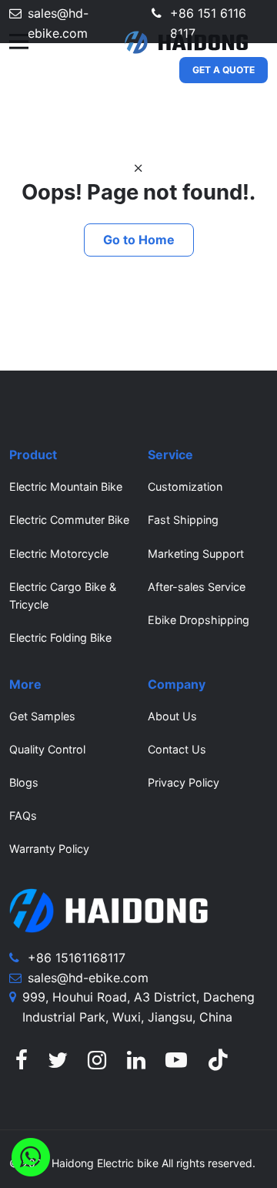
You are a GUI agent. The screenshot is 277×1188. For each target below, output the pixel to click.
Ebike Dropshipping (198, 619)
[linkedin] (136, 1064)
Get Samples (42, 716)
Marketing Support (196, 553)
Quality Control (47, 749)
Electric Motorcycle (58, 553)
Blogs (23, 782)
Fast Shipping (183, 519)
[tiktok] (218, 1064)
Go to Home (139, 239)
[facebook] (21, 1064)
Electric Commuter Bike (69, 519)
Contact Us (177, 749)
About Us (172, 716)
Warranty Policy (49, 848)
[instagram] (97, 1064)
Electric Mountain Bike (65, 486)
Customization (185, 486)
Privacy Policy (183, 782)
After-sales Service (196, 586)
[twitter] (58, 1064)
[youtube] (176, 1064)
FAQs (23, 815)
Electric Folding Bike (60, 637)
